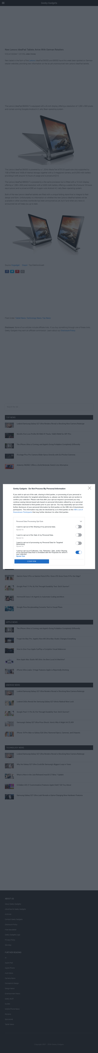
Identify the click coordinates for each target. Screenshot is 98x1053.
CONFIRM (31, 561)
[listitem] (49, 521)
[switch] (79, 526)
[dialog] (49, 526)
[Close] (90, 489)
